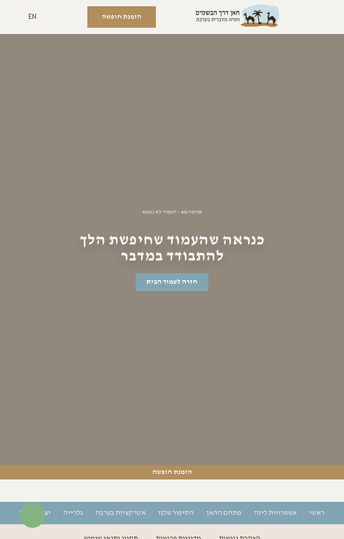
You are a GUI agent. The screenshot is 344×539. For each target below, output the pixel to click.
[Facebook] (196, 490)
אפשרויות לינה (275, 513)
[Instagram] (172, 490)
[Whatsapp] (147, 490)
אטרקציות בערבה (120, 513)
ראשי (316, 513)
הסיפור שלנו (176, 513)
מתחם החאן (223, 513)
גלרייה (73, 513)
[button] (324, 17)
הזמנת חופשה (172, 472)
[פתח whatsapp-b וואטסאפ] (32, 515)
